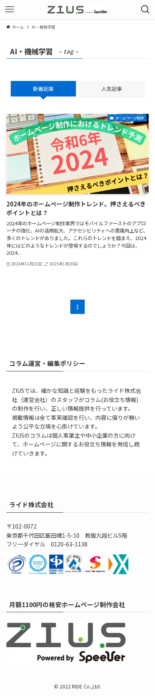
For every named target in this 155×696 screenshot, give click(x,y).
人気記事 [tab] (111, 88)
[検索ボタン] (145, 9)
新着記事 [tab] (43, 88)
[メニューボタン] (9, 9)
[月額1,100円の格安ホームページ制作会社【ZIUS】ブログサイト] (77, 9)
